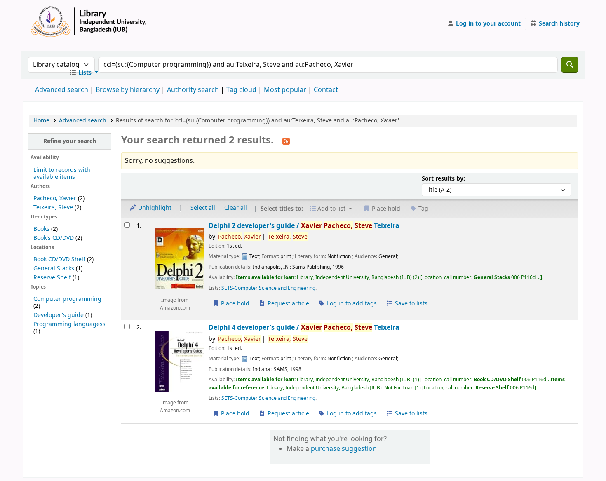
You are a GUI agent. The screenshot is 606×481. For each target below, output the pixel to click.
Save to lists (410, 303)
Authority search (193, 90)
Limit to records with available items (61, 173)
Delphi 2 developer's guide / (304, 226)
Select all (202, 208)
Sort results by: (443, 178)
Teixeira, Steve (53, 207)
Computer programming (67, 299)
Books (41, 229)
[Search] (569, 65)
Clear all (235, 208)
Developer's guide (58, 315)
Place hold (234, 303)
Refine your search (69, 141)
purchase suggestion (344, 449)
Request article (287, 303)
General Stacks (53, 268)
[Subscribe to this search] (286, 141)
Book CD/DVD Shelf (59, 259)
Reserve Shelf (52, 277)
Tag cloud (241, 90)
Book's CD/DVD (53, 238)
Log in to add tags (351, 303)
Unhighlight (153, 208)
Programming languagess (69, 324)
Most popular (285, 90)
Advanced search (61, 90)
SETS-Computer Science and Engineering (268, 288)
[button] (83, 73)
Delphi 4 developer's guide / (304, 327)
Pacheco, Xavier (54, 198)
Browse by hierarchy (128, 90)
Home (41, 120)
